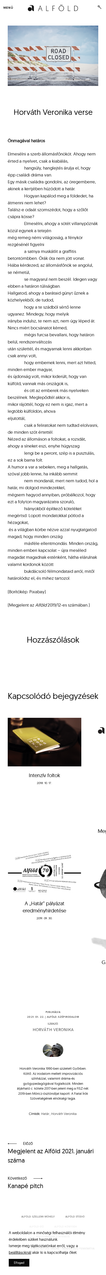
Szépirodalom (68, 1017)
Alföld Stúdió (75, 1216)
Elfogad (19, 1263)
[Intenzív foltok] (44, 742)
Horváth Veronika (53, 1029)
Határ (45, 1114)
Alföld (52, 1017)
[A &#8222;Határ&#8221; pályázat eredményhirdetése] (44, 871)
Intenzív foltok (44, 775)
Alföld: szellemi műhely (38, 1216)
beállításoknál (20, 1252)
